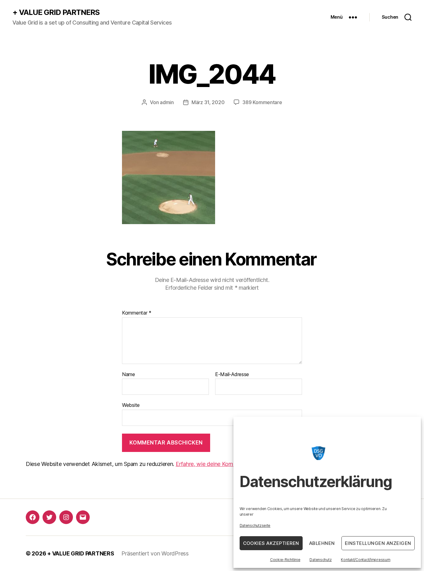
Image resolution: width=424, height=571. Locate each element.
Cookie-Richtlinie (285, 559)
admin (167, 102)
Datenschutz (320, 559)
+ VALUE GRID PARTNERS (56, 12)
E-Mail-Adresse (232, 374)
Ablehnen (322, 543)
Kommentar (136, 313)
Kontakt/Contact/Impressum (365, 559)
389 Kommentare (262, 102)
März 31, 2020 (208, 102)
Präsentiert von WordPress (154, 553)
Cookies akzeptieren (271, 543)
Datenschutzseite (255, 525)
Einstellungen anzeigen (378, 543)
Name (128, 374)
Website (131, 405)
